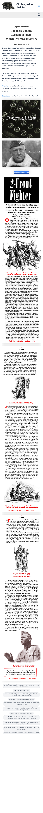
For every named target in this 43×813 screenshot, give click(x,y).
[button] (39, 15)
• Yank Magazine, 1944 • (21, 44)
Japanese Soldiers (21, 26)
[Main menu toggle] (39, 6)
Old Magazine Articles (24, 6)
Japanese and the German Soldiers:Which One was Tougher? (21, 34)
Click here (5, 86)
